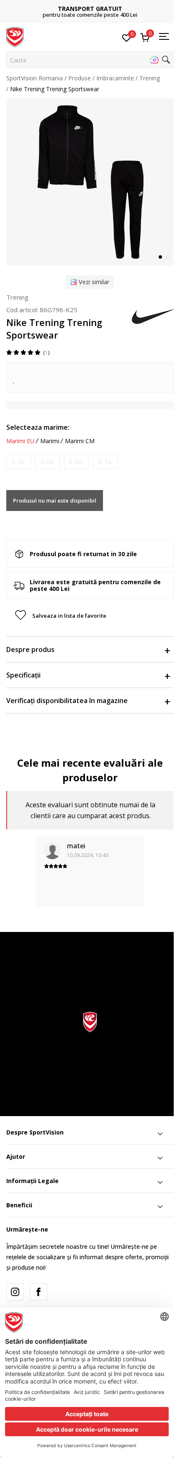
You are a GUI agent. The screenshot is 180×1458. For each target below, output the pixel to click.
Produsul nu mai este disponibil (54, 500)
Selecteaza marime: (37, 427)
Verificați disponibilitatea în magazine (67, 700)
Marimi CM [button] (80, 441)
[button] (90, 59)
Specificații (23, 675)
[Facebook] (38, 1291)
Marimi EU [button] (20, 441)
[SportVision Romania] (14, 36)
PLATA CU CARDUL (93, 6)
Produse (79, 78)
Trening (149, 78)
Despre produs (30, 649)
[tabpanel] (90, 182)
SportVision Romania (34, 78)
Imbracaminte (115, 78)
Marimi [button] (49, 441)
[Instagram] (15, 1291)
